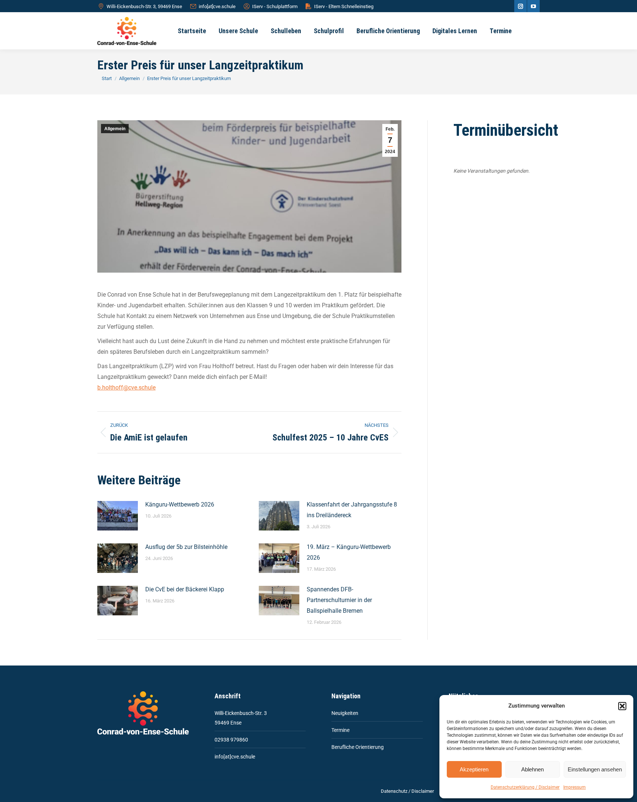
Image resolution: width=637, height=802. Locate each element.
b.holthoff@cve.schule (126, 387)
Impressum (574, 787)
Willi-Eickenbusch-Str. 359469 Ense (241, 718)
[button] (622, 706)
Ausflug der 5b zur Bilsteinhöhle (186, 546)
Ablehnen (532, 769)
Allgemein (114, 128)
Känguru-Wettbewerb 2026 (179, 504)
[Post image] (117, 515)
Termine (340, 730)
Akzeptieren (474, 769)
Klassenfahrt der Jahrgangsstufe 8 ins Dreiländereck (352, 510)
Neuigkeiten (344, 713)
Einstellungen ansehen (595, 769)
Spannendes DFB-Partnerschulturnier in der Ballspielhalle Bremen (339, 600)
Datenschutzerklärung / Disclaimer (525, 787)
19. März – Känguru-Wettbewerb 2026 (349, 552)
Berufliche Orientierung (357, 747)
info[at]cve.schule (217, 6)
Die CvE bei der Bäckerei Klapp (184, 589)
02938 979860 (231, 740)
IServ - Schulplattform (274, 6)
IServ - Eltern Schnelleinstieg (343, 6)
